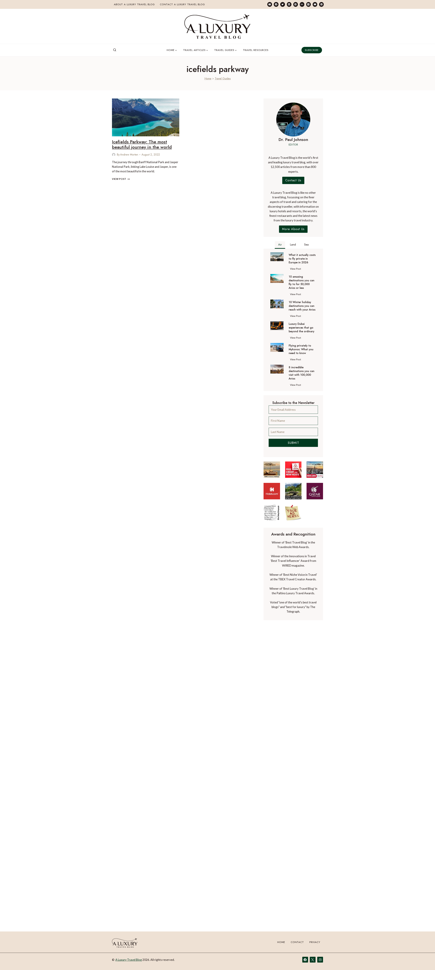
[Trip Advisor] (302, 4)
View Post (121, 179)
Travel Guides (223, 78)
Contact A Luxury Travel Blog (182, 4)
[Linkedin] (289, 4)
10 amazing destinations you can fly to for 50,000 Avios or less (301, 282)
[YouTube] (315, 4)
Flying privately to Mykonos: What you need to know (301, 349)
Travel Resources (255, 50)
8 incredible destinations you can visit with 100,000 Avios (301, 373)
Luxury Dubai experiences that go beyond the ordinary (301, 327)
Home (207, 78)
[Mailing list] (269, 4)
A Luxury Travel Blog (128, 960)
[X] (313, 960)
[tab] (280, 245)
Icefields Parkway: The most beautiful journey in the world (142, 144)
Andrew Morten (129, 155)
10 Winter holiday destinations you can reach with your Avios (302, 306)
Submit (293, 443)
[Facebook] (276, 4)
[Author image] (113, 154)
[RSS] (321, 4)
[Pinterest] (295, 4)
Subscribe (312, 50)
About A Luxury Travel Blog (134, 4)
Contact (297, 942)
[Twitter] (282, 4)
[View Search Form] (114, 50)
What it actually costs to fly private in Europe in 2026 (302, 258)
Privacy (314, 942)
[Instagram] (308, 4)
